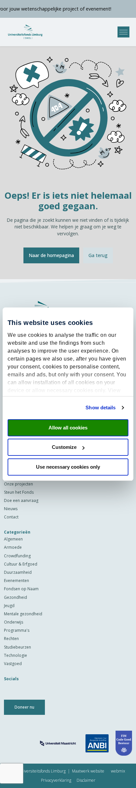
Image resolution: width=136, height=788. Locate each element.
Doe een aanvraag (21, 500)
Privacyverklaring (56, 780)
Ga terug (98, 255)
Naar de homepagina (51, 255)
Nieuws (10, 508)
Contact (11, 517)
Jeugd (9, 605)
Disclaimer (86, 780)
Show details (100, 407)
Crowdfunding (17, 556)
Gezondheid (15, 597)
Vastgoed (13, 663)
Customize (64, 447)
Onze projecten (18, 484)
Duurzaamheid (18, 572)
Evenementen (16, 580)
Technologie (15, 655)
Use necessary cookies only (68, 467)
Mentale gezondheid (23, 614)
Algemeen (13, 539)
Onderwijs (13, 622)
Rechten (11, 638)
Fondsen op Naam (21, 589)
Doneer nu (24, 707)
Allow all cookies (68, 427)
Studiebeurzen (17, 647)
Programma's (16, 630)
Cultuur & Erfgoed (20, 564)
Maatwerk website (88, 771)
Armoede (13, 547)
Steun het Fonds (19, 492)
